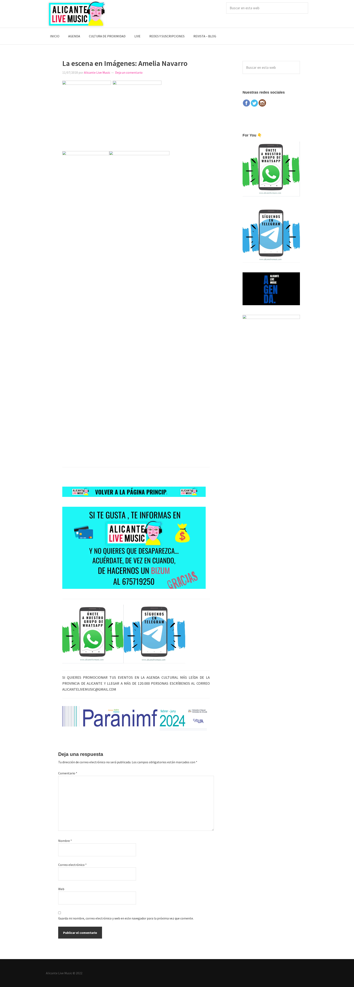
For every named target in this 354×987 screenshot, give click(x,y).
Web (61, 889)
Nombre (65, 841)
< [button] (67, 717)
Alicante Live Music (76, 14)
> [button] (205, 717)
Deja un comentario (129, 72)
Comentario (67, 773)
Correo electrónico (72, 865)
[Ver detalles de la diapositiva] (136, 718)
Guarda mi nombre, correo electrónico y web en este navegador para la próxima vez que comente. (126, 918)
